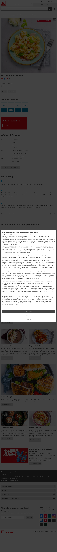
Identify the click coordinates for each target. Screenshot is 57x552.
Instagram (54, 516)
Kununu (49, 520)
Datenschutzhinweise (43, 531)
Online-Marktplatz (19, 4)
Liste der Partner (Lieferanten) (10, 304)
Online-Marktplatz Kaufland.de (10, 498)
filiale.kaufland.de (7, 486)
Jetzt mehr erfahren (35, 463)
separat (5, 241)
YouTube (45, 516)
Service (4, 490)
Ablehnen (28, 319)
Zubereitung (11, 91)
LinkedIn (41, 520)
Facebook (41, 516)
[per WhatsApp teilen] (10, 79)
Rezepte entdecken (7, 322)
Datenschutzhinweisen (17, 278)
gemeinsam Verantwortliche (17, 241)
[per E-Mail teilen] (2, 79)
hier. (38, 278)
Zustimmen (29, 311)
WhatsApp (45, 524)
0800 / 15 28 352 (6, 474)
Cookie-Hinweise (52, 531)
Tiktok (54, 520)
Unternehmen (5, 494)
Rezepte (13, 15)
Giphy (41, 524)
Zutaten (4, 91)
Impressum (35, 531)
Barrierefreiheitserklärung (50, 532)
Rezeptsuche (23, 15)
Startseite (3, 15)
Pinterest (45, 520)
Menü (55, 1)
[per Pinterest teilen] (7, 79)
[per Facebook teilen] (4, 79)
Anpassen (28, 315)
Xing (49, 516)
